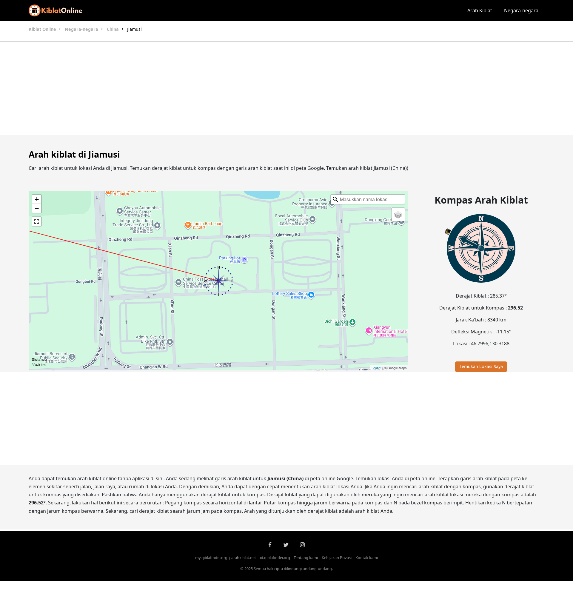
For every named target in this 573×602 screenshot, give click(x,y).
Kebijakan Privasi (337, 558)
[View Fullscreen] (36, 221)
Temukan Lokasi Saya (481, 366)
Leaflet (376, 367)
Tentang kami (306, 558)
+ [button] (37, 199)
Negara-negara (521, 10)
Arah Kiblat (479, 10)
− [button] (37, 208)
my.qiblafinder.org (211, 558)
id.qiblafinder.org (275, 558)
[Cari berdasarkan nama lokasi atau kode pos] (335, 199)
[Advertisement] (272, 88)
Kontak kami (366, 558)
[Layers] (398, 214)
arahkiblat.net (243, 558)
